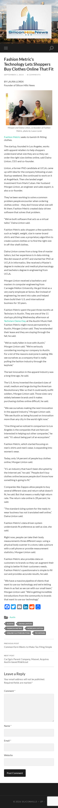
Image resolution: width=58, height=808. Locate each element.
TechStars (40, 633)
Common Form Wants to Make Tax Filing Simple (28, 645)
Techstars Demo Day (15, 320)
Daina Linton (25, 624)
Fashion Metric (12, 136)
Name (7, 725)
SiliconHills (29, 801)
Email (7, 740)
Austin (12, 617)
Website (8, 755)
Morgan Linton (35, 628)
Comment (9, 690)
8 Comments (34, 74)
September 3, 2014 (14, 74)
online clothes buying (18, 633)
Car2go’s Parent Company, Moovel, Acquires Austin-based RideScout (26, 659)
